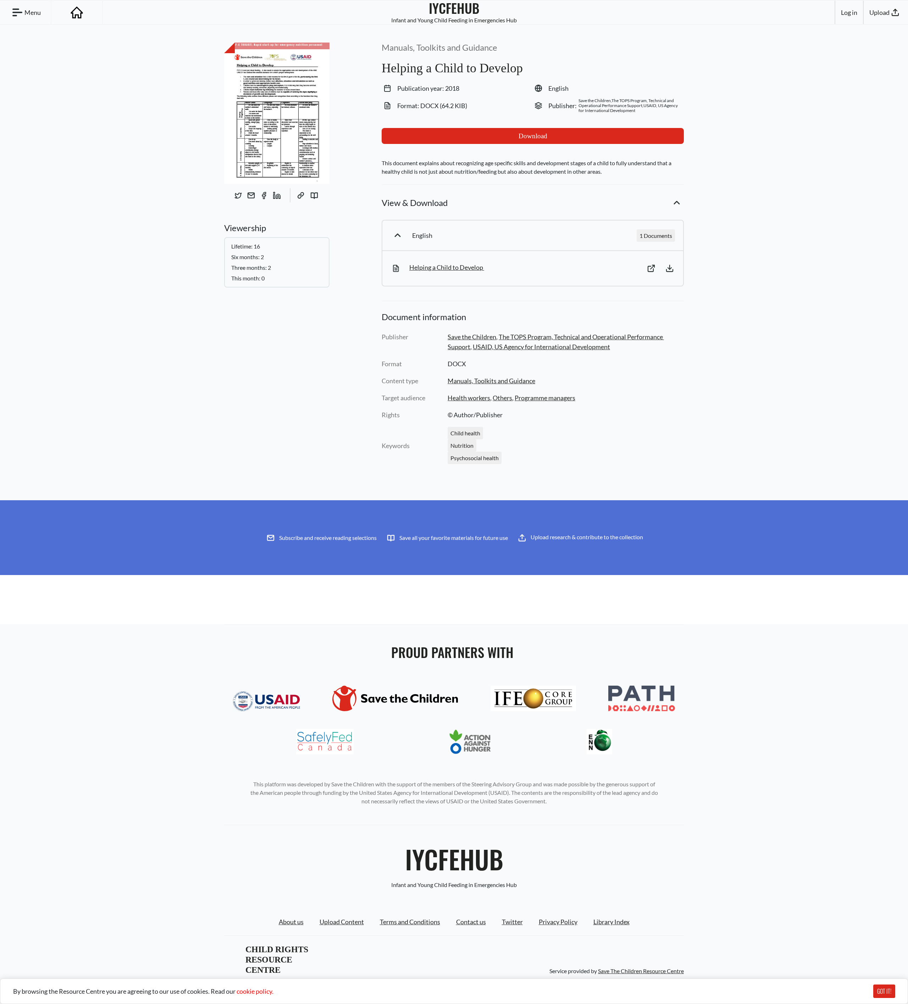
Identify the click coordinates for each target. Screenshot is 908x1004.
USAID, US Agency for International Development (541, 347)
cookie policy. (255, 991)
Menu (32, 12)
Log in (849, 12)
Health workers (469, 398)
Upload (879, 12)
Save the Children (472, 337)
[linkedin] (276, 195)
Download (533, 136)
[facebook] (264, 195)
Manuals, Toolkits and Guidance (491, 381)
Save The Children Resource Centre (641, 970)
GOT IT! (884, 991)
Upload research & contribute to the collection (587, 537)
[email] (251, 195)
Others (502, 398)
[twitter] (238, 195)
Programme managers (545, 398)
